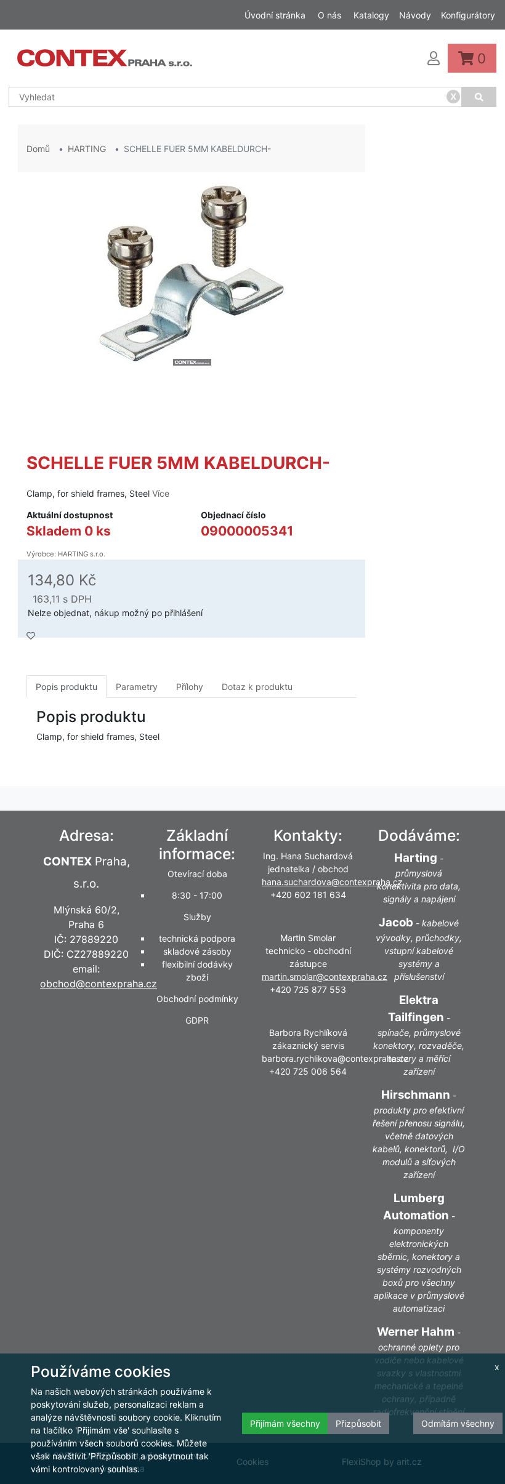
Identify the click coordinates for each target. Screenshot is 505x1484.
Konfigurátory (468, 15)
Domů (38, 148)
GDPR (197, 1020)
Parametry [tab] (137, 686)
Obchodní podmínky (197, 998)
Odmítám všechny (458, 1423)
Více (160, 493)
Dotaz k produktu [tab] (257, 686)
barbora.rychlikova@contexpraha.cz (335, 1058)
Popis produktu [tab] (66, 686)
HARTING (87, 148)
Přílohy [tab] (189, 686)
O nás (329, 15)
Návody (415, 15)
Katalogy (371, 15)
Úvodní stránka (274, 15)
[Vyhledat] (479, 97)
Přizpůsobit (358, 1423)
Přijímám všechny (285, 1423)
